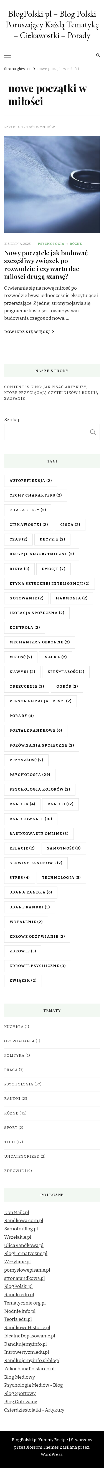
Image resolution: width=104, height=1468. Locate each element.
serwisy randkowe (35, 863)
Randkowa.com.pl (23, 1220)
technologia (61, 877)
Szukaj (11, 420)
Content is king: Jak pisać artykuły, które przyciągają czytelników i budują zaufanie (51, 393)
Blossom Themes (42, 1447)
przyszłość (26, 760)
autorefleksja (30, 481)
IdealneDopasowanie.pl (29, 1336)
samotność (64, 848)
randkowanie (30, 819)
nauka (55, 657)
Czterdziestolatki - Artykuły (34, 1410)
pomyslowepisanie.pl (27, 1270)
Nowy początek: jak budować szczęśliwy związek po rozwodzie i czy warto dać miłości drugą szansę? (46, 264)
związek (23, 980)
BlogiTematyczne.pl (25, 1253)
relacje (22, 848)
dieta (19, 569)
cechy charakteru (35, 495)
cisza (70, 525)
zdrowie (22, 951)
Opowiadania (19, 1041)
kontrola (24, 627)
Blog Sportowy (20, 1393)
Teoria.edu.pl (18, 1319)
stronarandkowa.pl (24, 1278)
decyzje (52, 539)
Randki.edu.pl (19, 1295)
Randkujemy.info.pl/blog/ (31, 1360)
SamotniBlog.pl (21, 1229)
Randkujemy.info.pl (25, 1344)
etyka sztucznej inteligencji (49, 583)
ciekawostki (28, 525)
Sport (10, 1128)
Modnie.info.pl (19, 1311)
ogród (67, 686)
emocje (53, 569)
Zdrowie (14, 1171)
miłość (20, 657)
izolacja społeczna (36, 613)
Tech (9, 1142)
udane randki (29, 907)
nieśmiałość (65, 672)
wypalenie (26, 922)
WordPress (51, 1454)
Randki (12, 1099)
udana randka (30, 892)
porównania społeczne (41, 745)
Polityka (14, 1055)
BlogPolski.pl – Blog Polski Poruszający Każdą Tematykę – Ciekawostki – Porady (52, 24)
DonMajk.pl (16, 1212)
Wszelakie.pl (17, 1237)
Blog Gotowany (20, 1402)
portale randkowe (35, 730)
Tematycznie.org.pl (25, 1303)
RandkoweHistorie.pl (27, 1328)
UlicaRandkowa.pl (24, 1245)
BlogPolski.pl (18, 1286)
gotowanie (26, 598)
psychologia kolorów (39, 789)
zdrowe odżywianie (37, 936)
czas (18, 539)
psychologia (29, 775)
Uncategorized (22, 1156)
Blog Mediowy (19, 1377)
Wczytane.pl (17, 1262)
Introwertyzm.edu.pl (26, 1352)
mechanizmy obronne (39, 642)
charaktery (27, 510)
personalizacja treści (40, 701)
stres (19, 877)
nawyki (22, 672)
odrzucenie (26, 686)
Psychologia (51, 244)
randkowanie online (39, 834)
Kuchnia (14, 1027)
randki (60, 804)
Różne (76, 244)
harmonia (72, 598)
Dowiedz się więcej (27, 332)
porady (21, 716)
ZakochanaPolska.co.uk (30, 1369)
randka (22, 804)
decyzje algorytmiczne (41, 554)
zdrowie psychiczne (37, 966)
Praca (11, 1070)
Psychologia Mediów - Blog (33, 1385)
